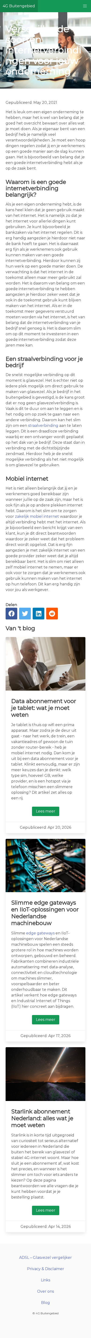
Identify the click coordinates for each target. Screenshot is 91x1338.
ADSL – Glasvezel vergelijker (45, 1257)
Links (45, 1280)
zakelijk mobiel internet (37, 516)
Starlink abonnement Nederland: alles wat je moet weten (42, 1118)
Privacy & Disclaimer (45, 1269)
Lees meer (45, 811)
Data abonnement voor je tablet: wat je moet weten (43, 708)
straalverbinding (43, 425)
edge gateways (40, 933)
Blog (45, 1302)
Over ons (45, 1291)
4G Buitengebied (19, 6)
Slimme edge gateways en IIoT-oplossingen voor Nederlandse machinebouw (45, 912)
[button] (85, 6)
